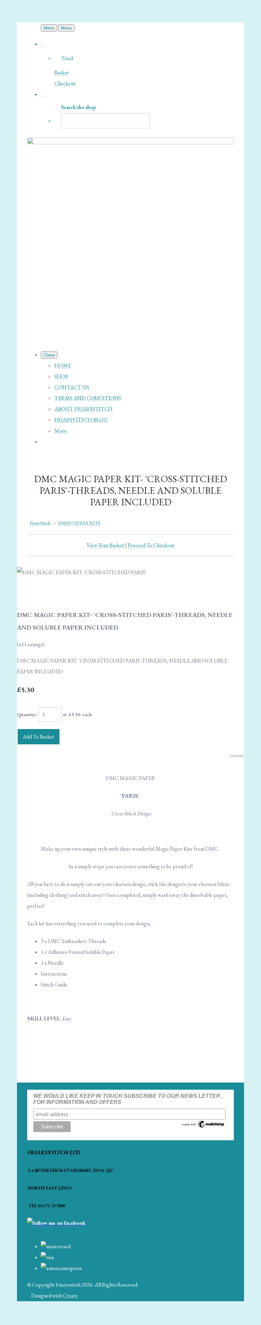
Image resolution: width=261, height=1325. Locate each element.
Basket (61, 72)
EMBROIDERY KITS (79, 523)
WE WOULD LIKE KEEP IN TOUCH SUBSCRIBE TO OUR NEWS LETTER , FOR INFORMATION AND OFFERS (128, 1099)
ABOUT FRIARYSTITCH (83, 409)
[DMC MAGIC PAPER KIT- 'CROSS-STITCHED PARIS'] (28, 594)
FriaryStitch (40, 523)
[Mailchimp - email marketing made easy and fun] (203, 1127)
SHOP (61, 376)
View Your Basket (105, 545)
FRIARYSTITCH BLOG (81, 419)
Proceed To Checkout (151, 545)
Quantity (26, 714)
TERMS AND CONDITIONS (87, 398)
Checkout (65, 83)
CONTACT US (71, 387)
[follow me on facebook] (56, 1223)
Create (70, 1295)
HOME (62, 365)
